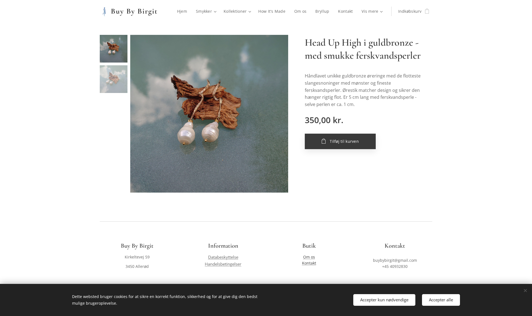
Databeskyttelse (223, 257)
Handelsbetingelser (223, 264)
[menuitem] (183, 11)
